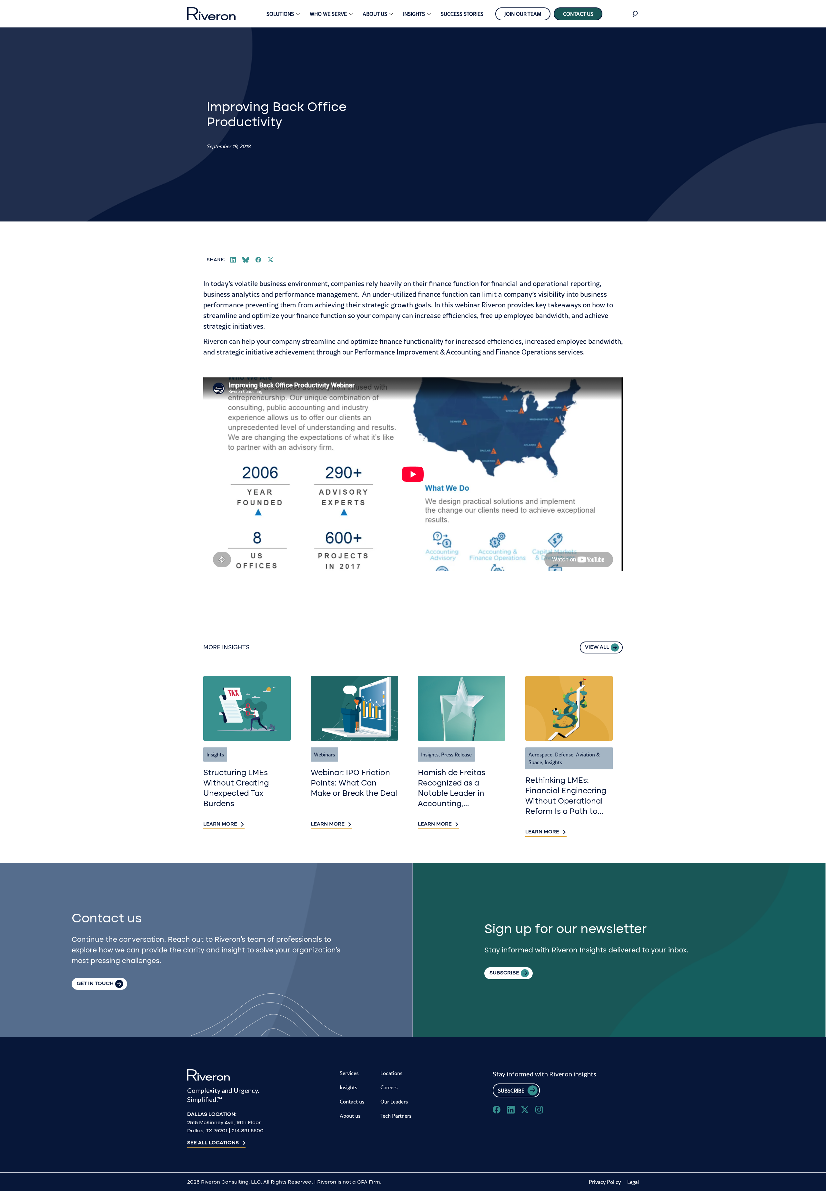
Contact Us (578, 14)
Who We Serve (328, 14)
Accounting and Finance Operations (501, 352)
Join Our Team (522, 14)
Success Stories (462, 14)
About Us (375, 14)
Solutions (280, 14)
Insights (414, 14)
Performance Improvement (396, 352)
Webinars (324, 754)
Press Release (456, 754)
